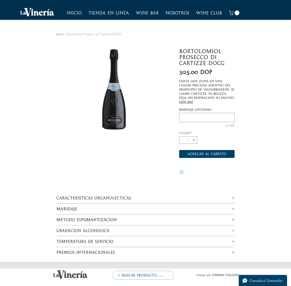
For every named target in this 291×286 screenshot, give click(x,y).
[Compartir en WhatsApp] (181, 172)
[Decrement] (182, 140)
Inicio (60, 34)
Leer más (186, 102)
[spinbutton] (188, 140)
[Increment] (194, 140)
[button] (177, 13)
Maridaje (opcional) (195, 109)
